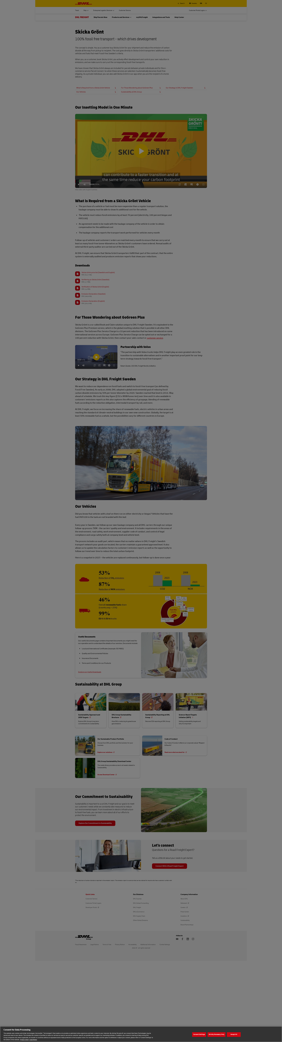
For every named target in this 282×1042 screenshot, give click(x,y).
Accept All (234, 1034)
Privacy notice (24, 1040)
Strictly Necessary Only (216, 1034)
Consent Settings (199, 1034)
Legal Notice (33, 1040)
